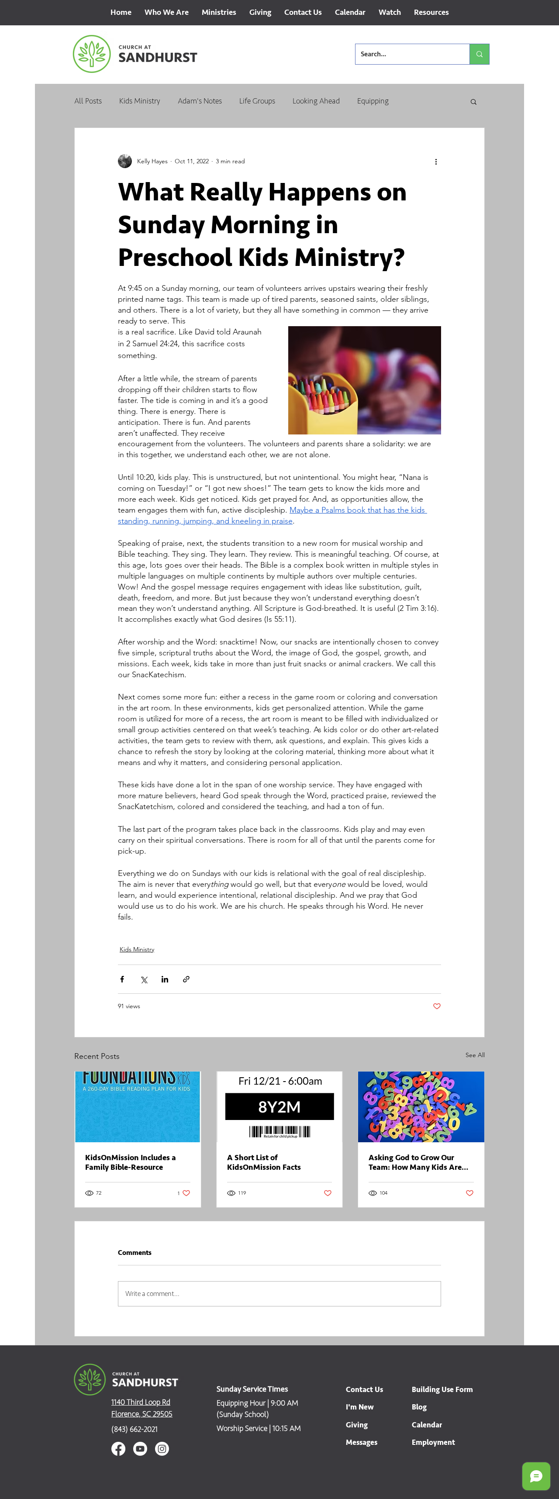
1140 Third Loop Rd (140, 1402)
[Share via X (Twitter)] (143, 979)
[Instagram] (162, 1449)
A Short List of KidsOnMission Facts (264, 1162)
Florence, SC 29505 (142, 1414)
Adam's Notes (200, 101)
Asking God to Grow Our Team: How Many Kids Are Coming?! (415, 1162)
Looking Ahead (316, 101)
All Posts (88, 101)
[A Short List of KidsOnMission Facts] (280, 1107)
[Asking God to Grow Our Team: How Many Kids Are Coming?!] (421, 1107)
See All (475, 1055)
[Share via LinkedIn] (165, 979)
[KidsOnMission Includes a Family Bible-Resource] (138, 1107)
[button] (166, 15)
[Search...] (479, 54)
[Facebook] (118, 1449)
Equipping (373, 101)
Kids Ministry (139, 101)
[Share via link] (186, 979)
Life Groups (257, 101)
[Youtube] (140, 1449)
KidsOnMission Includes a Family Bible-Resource (130, 1162)
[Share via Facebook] (122, 979)
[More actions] (436, 161)
